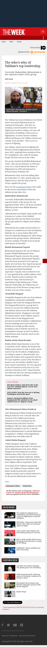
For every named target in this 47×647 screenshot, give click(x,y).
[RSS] (21, 625)
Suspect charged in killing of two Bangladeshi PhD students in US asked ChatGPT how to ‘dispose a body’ (22, 400)
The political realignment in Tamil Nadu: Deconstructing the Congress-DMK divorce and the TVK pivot (28, 515)
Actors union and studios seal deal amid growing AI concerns (28, 531)
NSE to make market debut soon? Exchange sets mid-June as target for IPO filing (29, 541)
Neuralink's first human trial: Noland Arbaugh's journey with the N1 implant (28, 584)
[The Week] (14, 31)
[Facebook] (3, 625)
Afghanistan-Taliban (13, 486)
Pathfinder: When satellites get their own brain (28, 549)
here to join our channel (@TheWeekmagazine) (23, 491)
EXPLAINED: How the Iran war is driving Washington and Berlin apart (23, 393)
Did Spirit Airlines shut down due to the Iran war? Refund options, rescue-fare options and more (22, 386)
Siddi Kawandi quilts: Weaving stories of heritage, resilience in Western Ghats (28, 576)
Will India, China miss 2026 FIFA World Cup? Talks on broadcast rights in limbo (28, 524)
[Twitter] (8, 625)
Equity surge (21, 592)
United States (27, 486)
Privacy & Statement (27, 636)
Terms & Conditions (9, 636)
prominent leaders (24, 187)
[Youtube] (15, 625)
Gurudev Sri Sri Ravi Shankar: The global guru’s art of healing (28, 566)
